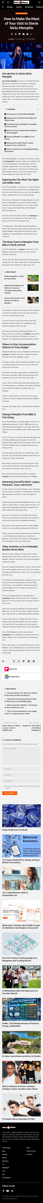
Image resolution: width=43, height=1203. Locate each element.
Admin (12, 39)
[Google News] (6, 677)
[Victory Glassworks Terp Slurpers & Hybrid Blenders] (33, 300)
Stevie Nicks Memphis (9, 81)
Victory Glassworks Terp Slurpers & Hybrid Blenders (14, 300)
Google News (14, 677)
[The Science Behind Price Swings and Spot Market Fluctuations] (21, 845)
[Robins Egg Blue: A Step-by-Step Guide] (33, 278)
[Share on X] (15, 34)
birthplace (33, 215)
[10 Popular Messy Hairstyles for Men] (21, 1104)
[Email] (23, 34)
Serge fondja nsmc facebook (15, 830)
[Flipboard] (6, 669)
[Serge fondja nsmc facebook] (21, 815)
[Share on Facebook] (11, 34)
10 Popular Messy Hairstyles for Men (18, 1119)
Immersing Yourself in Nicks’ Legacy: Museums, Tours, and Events (19, 144)
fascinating (5, 598)
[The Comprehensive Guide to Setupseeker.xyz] (21, 878)
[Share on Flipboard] (19, 34)
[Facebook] (3, 1191)
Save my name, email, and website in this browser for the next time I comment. (22, 787)
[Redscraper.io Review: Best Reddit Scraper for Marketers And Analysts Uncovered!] (21, 911)
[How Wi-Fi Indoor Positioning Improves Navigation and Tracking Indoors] (21, 943)
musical (21, 249)
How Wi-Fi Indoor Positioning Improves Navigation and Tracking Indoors (19, 959)
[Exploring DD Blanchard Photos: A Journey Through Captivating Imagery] (33, 287)
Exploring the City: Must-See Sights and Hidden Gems (20, 119)
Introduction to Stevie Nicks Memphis (20, 114)
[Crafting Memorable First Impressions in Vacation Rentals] (21, 976)
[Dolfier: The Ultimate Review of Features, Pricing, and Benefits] (21, 1009)
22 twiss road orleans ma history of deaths (21, 1056)
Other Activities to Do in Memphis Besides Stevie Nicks (21, 150)
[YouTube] (7, 1191)
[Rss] (12, 1191)
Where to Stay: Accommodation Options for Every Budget (20, 132)
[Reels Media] (21, 2)
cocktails (5, 476)
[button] (4, 2)
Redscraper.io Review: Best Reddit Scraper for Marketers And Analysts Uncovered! (21, 926)
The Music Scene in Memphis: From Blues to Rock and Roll (20, 125)
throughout (6, 634)
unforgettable (9, 161)
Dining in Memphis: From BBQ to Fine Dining (19, 138)
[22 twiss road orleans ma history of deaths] (21, 1042)
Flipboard (13, 669)
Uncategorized (21, 13)
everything (26, 334)
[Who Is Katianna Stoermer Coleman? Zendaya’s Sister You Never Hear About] (21, 1072)
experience (5, 354)
